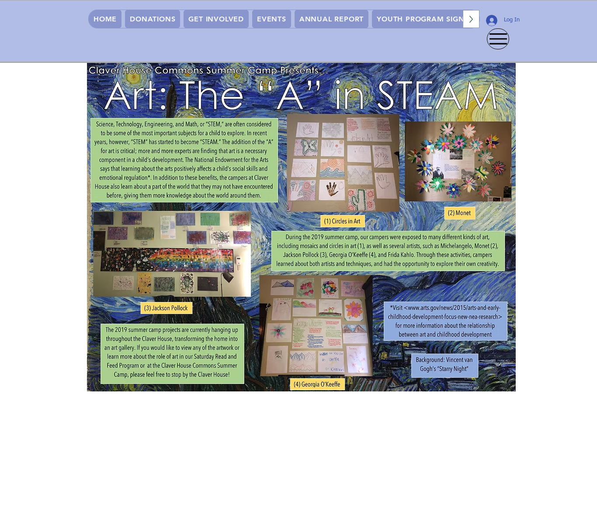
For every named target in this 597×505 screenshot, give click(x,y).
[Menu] (498, 38)
